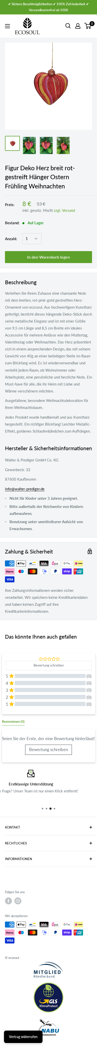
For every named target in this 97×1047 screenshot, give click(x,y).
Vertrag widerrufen (23, 1037)
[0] (88, 26)
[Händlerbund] (48, 970)
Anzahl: (11, 238)
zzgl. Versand (64, 210)
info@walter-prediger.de (25, 489)
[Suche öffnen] (68, 26)
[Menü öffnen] (7, 26)
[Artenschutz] (48, 1027)
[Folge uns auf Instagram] (17, 900)
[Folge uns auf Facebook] (8, 900)
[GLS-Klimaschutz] (48, 997)
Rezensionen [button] (13, 721)
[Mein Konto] (77, 26)
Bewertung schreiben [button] (49, 665)
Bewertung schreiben (48, 749)
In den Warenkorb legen (48, 257)
